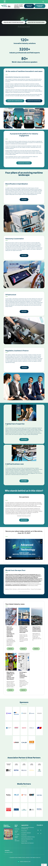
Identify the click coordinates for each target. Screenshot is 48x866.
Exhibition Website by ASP (25, 861)
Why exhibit (17, 834)
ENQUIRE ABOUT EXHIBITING (39, 6)
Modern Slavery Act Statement (27, 843)
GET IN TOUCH (24, 520)
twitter (41, 833)
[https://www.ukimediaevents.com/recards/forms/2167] (8, 839)
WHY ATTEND (24, 439)
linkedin (38, 830)
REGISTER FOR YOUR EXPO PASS (36, 22)
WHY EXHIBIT (24, 480)
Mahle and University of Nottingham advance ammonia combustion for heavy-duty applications (10, 631)
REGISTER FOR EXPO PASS (29, 6)
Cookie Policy (24, 834)
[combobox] (44, 865)
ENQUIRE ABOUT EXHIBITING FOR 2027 (13, 22)
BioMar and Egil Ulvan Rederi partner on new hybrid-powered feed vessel (23, 629)
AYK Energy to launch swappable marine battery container (23, 675)
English (43, 864)
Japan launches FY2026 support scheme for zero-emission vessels (36, 629)
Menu (4, 2)
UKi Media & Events (8, 852)
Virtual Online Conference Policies (28, 836)
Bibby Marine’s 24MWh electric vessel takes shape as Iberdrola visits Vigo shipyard (11, 676)
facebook (41, 830)
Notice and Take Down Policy (27, 838)
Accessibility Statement (26, 832)
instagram (38, 833)
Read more (10, 648)
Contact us (17, 828)
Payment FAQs (24, 841)
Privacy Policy (24, 830)
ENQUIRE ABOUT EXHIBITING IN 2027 (15, 100)
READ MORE (24, 199)
